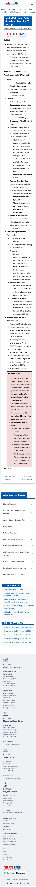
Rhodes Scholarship (10, 504)
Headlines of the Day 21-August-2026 (17, 627)
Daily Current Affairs (14, 10)
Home (3, 10)
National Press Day (27, 479)
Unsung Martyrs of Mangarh (13, 574)
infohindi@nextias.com (12, 744)
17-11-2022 (27, 10)
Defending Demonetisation (12, 546)
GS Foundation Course (10, 818)
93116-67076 (9, 741)
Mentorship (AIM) (8, 823)
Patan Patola (7, 479)
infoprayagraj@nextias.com (13, 812)
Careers (5, 854)
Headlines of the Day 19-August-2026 (17, 635)
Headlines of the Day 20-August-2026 (17, 631)
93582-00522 (9, 775)
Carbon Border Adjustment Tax (14, 520)
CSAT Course (7, 829)
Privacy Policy (7, 857)
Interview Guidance (9, 844)
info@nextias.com (10, 708)
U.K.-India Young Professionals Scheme (14, 512)
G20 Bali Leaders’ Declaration (13, 562)
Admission (6, 849)
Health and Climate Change (13, 539)
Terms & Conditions (9, 860)
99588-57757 (9, 810)
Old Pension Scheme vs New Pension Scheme (16, 553)
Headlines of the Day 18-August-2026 (17, 639)
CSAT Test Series (8, 836)
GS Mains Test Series (9, 839)
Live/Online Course (9, 821)
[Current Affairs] (11, 3)
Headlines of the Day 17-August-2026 (17, 643)
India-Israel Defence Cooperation (14, 568)
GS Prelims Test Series (10, 833)
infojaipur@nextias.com (12, 778)
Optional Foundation (9, 842)
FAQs (4, 851)
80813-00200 (9, 705)
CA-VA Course (7, 826)
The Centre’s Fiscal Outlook (14, 589)
